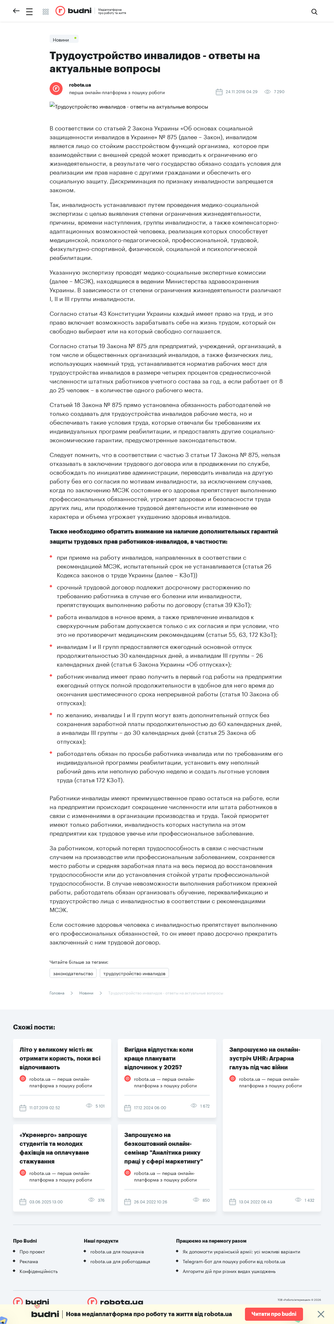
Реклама (29, 1261)
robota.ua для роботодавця (120, 1261)
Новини (86, 992)
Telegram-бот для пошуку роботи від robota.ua (234, 1261)
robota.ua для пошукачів (117, 1251)
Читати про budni (273, 1314)
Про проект (32, 1251)
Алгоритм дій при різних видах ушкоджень (229, 1270)
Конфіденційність (39, 1270)
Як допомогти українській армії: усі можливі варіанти (241, 1251)
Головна (57, 992)
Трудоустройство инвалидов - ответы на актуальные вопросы (165, 992)
